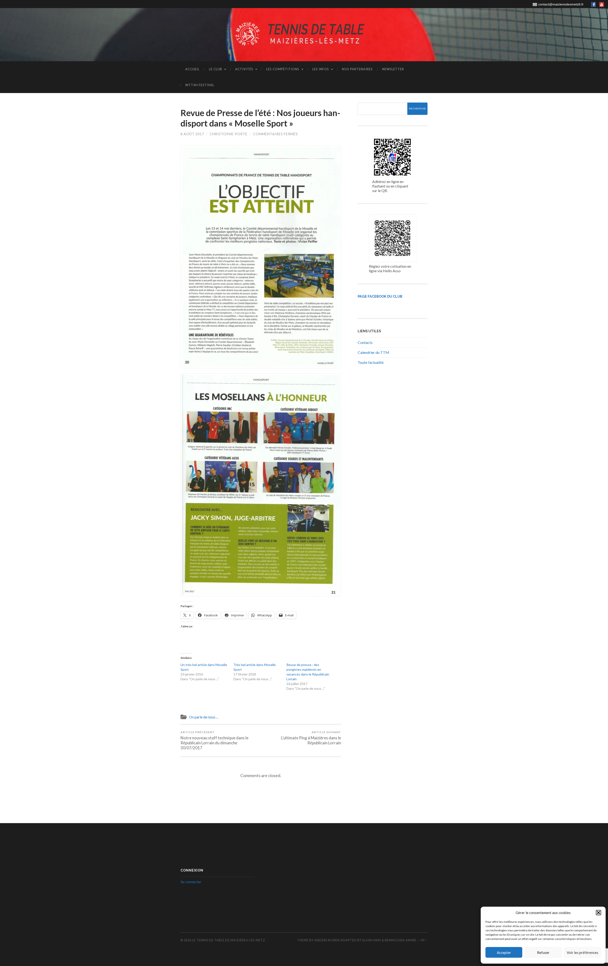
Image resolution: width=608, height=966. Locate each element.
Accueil (192, 69)
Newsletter (393, 69)
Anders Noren (327, 940)
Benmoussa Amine (401, 940)
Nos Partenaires (357, 69)
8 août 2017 (192, 134)
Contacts (365, 342)
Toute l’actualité (371, 362)
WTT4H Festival (199, 85)
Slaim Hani (372, 940)
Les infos (320, 69)
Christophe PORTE (228, 134)
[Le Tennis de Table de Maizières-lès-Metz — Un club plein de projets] (304, 34)
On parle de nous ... (203, 717)
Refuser (543, 952)
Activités (244, 69)
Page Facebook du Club (380, 296)
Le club (215, 69)
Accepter (504, 952)
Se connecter (190, 881)
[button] (598, 912)
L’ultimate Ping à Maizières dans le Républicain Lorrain (311, 737)
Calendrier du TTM (373, 352)
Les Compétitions (282, 69)
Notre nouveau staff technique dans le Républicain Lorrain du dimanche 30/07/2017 (214, 740)
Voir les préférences (582, 952)
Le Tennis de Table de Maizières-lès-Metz (228, 940)
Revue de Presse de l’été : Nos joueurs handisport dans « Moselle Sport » (260, 118)
